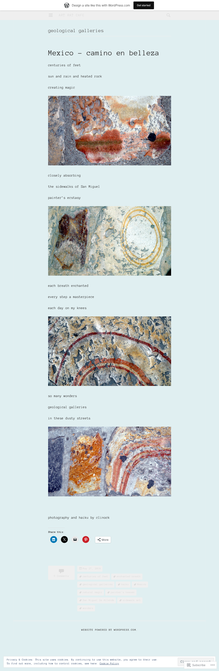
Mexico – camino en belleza (103, 53)
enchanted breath (129, 576)
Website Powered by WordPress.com (108, 629)
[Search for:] (167, 15)
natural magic (92, 592)
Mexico (141, 584)
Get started (144, 5)
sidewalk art (132, 600)
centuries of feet (95, 576)
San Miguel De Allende (98, 600)
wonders (88, 608)
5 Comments (61, 575)
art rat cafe (71, 15)
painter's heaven (123, 592)
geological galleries (98, 584)
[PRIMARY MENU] (50, 15)
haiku (125, 584)
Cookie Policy (109, 663)
